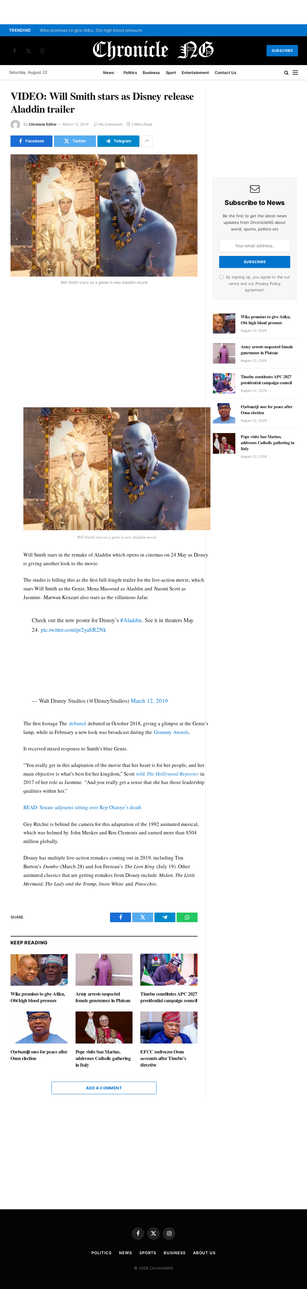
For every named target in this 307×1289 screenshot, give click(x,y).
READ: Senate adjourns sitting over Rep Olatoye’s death (82, 807)
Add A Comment (104, 1088)
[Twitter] (16, 316)
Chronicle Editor (43, 124)
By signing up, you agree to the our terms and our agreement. (257, 283)
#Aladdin (131, 620)
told (167, 773)
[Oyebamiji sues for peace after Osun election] (39, 1027)
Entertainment (195, 72)
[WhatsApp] (16, 330)
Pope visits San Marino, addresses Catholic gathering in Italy (103, 1058)
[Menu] (295, 72)
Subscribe (282, 50)
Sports (147, 1252)
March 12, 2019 (149, 700)
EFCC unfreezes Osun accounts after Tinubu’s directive (163, 1058)
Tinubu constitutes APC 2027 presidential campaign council (168, 997)
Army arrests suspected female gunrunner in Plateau (103, 997)
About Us (204, 1252)
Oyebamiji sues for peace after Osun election (38, 1055)
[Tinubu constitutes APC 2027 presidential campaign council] (169, 970)
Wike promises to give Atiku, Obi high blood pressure (91, 30)
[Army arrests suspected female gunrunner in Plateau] (104, 970)
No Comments (111, 124)
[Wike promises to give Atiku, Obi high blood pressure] (39, 970)
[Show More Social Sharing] (147, 141)
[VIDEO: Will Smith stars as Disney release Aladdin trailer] (104, 215)
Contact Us (225, 72)
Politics (130, 72)
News (108, 72)
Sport (171, 72)
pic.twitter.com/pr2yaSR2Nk (73, 629)
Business (151, 72)
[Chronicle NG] (153, 50)
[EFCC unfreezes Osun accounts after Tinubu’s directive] (169, 1027)
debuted (77, 723)
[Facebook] (16, 303)
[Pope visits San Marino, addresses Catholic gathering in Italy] (104, 1027)
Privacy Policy (268, 283)
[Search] (286, 72)
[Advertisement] (116, 347)
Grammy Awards (171, 732)
